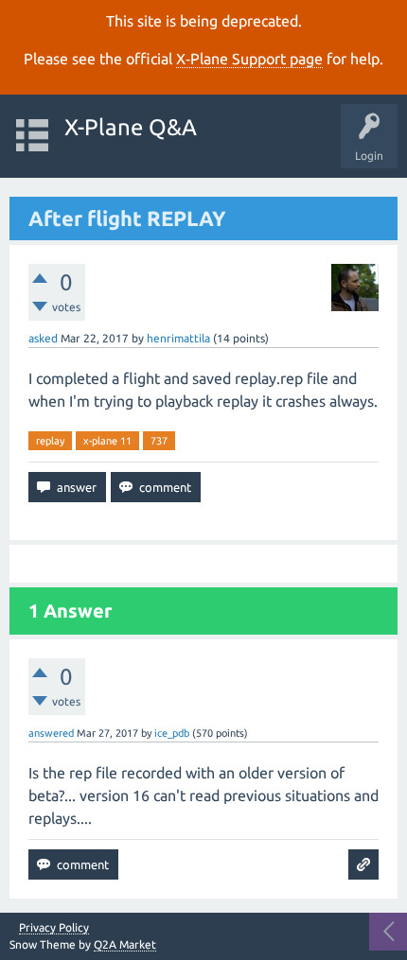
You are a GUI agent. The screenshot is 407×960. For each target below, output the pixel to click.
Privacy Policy (54, 928)
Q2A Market (125, 944)
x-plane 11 (107, 440)
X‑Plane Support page (249, 58)
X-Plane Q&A (130, 127)
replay (50, 440)
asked (43, 338)
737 (159, 440)
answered (51, 733)
